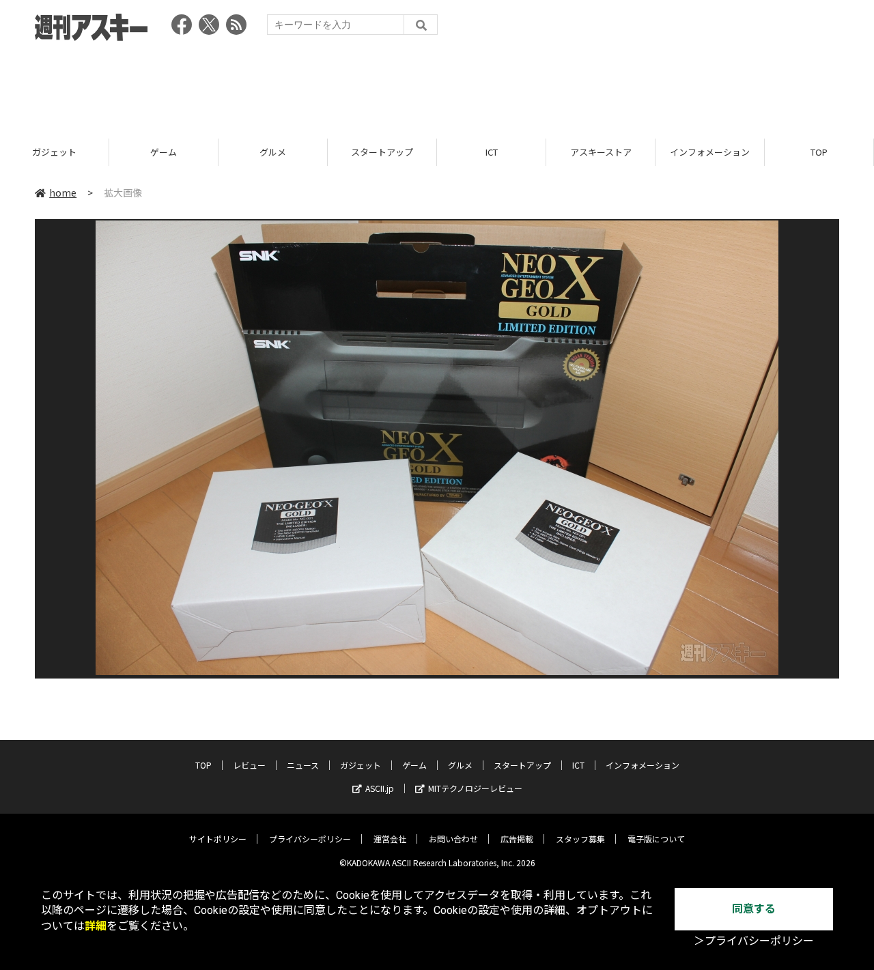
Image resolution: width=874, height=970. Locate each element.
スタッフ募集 (580, 838)
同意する (754, 908)
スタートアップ (382, 151)
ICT (491, 151)
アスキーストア (601, 151)
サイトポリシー (217, 838)
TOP (819, 151)
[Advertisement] (437, 85)
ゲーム (163, 151)
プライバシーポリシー (310, 838)
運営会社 (389, 838)
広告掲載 (517, 838)
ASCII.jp (379, 788)
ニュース (303, 765)
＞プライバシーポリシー (754, 941)
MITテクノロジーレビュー (475, 788)
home (62, 192)
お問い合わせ (453, 838)
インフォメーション (710, 151)
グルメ (272, 151)
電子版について (656, 838)
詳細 (96, 925)
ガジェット (54, 151)
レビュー (249, 765)
